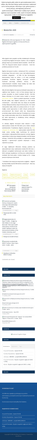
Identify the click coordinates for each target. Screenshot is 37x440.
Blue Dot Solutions (21, 402)
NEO (14, 177)
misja (25, 174)
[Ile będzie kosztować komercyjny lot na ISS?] (18, 291)
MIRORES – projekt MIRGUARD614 (18, 357)
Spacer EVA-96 (18, 350)
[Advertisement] (19, 50)
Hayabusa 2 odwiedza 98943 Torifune (9, 253)
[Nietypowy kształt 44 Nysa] (10, 226)
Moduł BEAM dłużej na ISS (9, 321)
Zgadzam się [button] (16, 17)
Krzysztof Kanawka (9, 34)
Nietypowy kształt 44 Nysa (10, 236)
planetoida (25, 177)
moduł (32, 174)
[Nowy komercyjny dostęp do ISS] (18, 300)
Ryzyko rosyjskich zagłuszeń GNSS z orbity (19, 364)
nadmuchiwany (7, 177)
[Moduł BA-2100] (18, 42)
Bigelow (5, 174)
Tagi (20, 346)
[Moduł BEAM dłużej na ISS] (18, 318)
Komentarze (6, 346)
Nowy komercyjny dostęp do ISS (10, 303)
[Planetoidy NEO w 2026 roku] (10, 205)
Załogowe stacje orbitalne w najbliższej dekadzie (15, 285)
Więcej (23, 17)
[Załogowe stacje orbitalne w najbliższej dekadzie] (18, 287)
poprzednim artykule (7, 98)
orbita (18, 177)
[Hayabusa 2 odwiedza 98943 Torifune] (10, 245)
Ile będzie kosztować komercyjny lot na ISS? (13, 294)
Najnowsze (14, 346)
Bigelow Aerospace (16, 174)
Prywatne (32, 34)
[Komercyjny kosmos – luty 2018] (18, 309)
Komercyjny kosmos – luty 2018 (10, 312)
